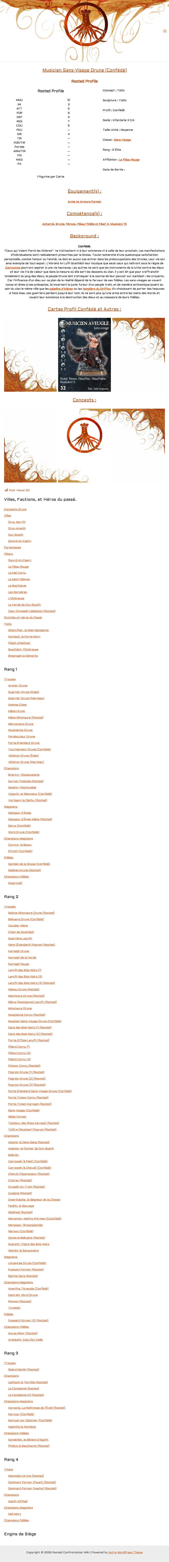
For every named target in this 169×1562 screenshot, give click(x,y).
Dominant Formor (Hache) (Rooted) (32, 1488)
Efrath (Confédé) (20, 851)
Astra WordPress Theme (125, 1552)
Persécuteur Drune (21, 736)
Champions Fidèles (16, 876)
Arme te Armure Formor (84, 202)
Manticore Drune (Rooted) (26, 996)
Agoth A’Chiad (18, 1501)
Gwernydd (15, 883)
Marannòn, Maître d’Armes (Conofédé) (34, 1218)
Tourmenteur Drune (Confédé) (29, 749)
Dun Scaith (15, 535)
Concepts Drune (15, 509)
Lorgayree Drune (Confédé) (27, 1263)
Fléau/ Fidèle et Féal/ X (93, 224)
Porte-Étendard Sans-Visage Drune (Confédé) (40, 1091)
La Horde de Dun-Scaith (24, 605)
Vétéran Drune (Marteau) (26, 762)
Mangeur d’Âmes (19, 813)
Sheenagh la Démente (23, 656)
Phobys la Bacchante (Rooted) (28, 1446)
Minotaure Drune (20, 1008)
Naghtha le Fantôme (22, 1427)
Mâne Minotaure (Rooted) (25, 717)
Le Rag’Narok (17, 586)
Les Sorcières (17, 592)
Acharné (48, 224)
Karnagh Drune (18, 951)
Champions (11, 768)
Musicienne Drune (20, 730)
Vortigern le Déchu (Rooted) (27, 800)
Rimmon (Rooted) (19, 1301)
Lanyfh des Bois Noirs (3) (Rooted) (31, 983)
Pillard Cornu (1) (19, 1047)
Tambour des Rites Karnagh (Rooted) (33, 1123)
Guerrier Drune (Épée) (23, 692)
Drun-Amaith (17, 528)
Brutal (60, 224)
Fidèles (8, 857)
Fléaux (8, 554)
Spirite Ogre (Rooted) (23, 1276)
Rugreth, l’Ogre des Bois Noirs (28, 1244)
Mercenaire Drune (20, 724)
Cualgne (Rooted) (20, 1193)
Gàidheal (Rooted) (20, 1212)
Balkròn (13, 1155)
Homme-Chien (17, 705)
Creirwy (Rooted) (20, 1180)
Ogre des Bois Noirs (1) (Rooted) (30, 1027)
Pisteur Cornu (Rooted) (24, 1066)
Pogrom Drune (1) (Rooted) (26, 1072)
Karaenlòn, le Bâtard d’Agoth (28, 1439)
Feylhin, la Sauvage (21, 1206)
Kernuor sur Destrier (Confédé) (30, 1420)
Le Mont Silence (19, 579)
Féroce (71, 224)
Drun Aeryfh (17, 522)
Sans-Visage (122, 140)
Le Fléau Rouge (129, 159)
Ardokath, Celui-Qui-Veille (25, 1340)
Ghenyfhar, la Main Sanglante (28, 630)
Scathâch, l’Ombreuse (23, 649)
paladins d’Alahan (61, 289)
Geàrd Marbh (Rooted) (23, 1369)
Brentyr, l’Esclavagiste (24, 775)
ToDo (8, 624)
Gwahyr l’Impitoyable (22, 787)
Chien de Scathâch (21, 932)
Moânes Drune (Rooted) (24, 870)
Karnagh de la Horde (22, 957)
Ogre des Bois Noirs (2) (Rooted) (30, 1034)
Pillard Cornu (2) (19, 1053)
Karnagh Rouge (18, 964)
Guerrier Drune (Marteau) (26, 698)
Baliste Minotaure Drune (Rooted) (31, 913)
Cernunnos (12, 268)
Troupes (10, 679)
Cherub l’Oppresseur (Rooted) (28, 1174)
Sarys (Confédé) (19, 826)
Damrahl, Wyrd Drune (23, 1295)
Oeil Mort (14, 1514)
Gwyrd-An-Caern (19, 541)
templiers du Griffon (97, 289)
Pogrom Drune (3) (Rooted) (27, 1085)
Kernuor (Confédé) (21, 1414)
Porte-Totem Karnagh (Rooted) (30, 1104)
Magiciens (11, 807)
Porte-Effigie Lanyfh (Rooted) (28, 1040)
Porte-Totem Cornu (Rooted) (28, 1097)
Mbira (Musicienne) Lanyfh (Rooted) (32, 1002)
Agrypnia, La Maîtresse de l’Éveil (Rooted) (36, 1408)
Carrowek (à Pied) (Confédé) (28, 1161)
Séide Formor (17, 1116)
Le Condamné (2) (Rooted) (26, 1395)
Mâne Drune (16, 711)
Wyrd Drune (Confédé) (23, 832)
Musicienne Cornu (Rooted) (26, 1015)
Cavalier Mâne (18, 925)
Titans (8, 1469)
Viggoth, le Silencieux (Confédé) (30, 794)
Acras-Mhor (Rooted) (23, 1333)
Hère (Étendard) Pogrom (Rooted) (31, 945)
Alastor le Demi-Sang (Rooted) (29, 1142)
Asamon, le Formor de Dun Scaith (31, 1148)
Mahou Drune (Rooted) (23, 989)
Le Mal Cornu (17, 573)
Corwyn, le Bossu (20, 845)
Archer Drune (17, 685)
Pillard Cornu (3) (19, 1059)
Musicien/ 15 (118, 224)
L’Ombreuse (16, 598)
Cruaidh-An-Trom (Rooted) (26, 1187)
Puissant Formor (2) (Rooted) (28, 1320)
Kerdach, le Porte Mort (24, 636)
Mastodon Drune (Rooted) (26, 1476)
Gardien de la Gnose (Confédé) (29, 864)
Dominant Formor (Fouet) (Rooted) (32, 1482)
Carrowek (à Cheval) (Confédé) (29, 1168)
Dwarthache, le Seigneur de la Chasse (34, 1199)
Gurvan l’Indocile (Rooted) (25, 781)
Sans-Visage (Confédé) (24, 1110)
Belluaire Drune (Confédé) (26, 919)
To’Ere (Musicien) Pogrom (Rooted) (32, 1129)
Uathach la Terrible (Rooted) (28, 1382)
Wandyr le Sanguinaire (23, 1250)
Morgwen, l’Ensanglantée (25, 1225)
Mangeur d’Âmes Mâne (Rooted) (30, 819)
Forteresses (12, 547)
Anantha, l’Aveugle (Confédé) (28, 1288)
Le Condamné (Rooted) (23, 1388)
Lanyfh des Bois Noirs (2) (25, 976)
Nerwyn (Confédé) (20, 1231)
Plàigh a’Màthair (19, 643)
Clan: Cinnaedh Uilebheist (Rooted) (31, 611)
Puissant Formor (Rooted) (26, 1269)
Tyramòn (14, 1308)
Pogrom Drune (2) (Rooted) (27, 1078)
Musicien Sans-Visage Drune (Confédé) (34, 1021)
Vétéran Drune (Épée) (23, 755)
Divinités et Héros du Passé (23, 617)
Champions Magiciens (18, 838)
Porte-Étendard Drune (24, 743)
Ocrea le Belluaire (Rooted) (26, 1238)
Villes (7, 515)
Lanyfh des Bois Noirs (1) (24, 970)
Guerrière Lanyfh (20, 938)
